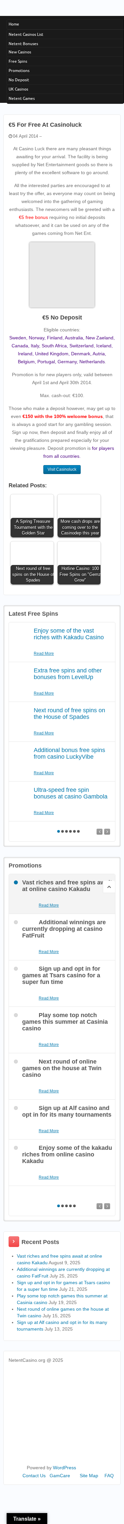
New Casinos (20, 52)
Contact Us (34, 1475)
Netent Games (22, 98)
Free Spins (18, 61)
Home (14, 24)
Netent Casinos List (26, 34)
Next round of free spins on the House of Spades (69, 713)
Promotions (19, 70)
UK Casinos (18, 89)
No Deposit (19, 80)
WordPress (64, 1467)
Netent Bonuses (23, 43)
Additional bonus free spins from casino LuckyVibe (69, 753)
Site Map (89, 1475)
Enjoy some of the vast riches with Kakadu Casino (69, 634)
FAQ (109, 1475)
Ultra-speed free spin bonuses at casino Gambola (70, 793)
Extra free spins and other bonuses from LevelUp (68, 673)
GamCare (60, 1475)
